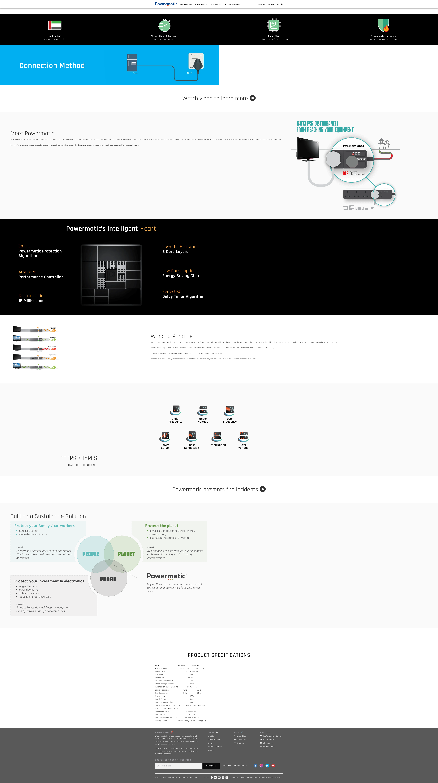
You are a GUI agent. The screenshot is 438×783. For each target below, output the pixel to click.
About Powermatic (214, 740)
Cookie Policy (183, 777)
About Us (261, 4)
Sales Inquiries (267, 743)
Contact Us (271, 4)
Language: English (230, 766)
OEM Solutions (233, 4)
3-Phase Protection (217, 4)
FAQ (164, 777)
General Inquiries (268, 740)
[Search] (282, 4)
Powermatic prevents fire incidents (216, 490)
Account (158, 777)
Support (210, 743)
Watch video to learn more (216, 98)
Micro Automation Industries (271, 736)
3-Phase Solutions (240, 740)
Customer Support (268, 747)
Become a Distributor (215, 747)
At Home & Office (201, 4)
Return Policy (194, 777)
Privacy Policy (172, 777)
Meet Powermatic (186, 4)
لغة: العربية (242, 766)
